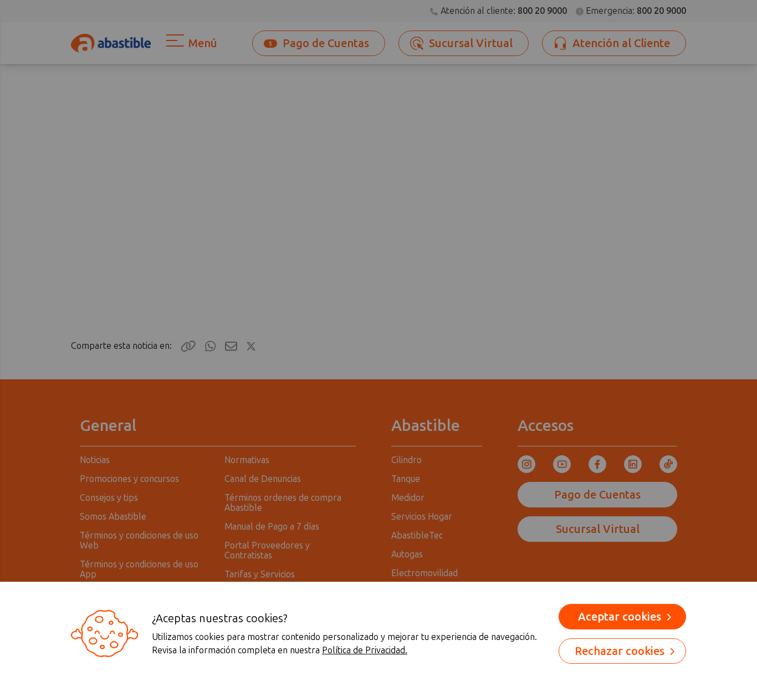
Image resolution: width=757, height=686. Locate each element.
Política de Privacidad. (364, 650)
